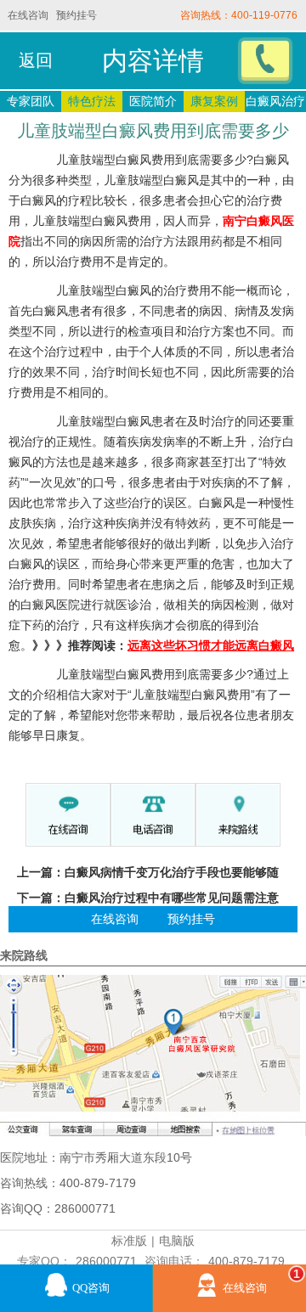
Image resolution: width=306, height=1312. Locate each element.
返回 (36, 60)
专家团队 (30, 101)
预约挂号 (76, 15)
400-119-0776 (264, 15)
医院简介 (153, 101)
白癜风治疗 (275, 101)
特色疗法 (92, 101)
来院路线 (24, 955)
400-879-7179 (246, 1261)
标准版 (129, 1240)
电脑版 (177, 1240)
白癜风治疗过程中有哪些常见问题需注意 (172, 897)
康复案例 (214, 101)
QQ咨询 (91, 1288)
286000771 (106, 1261)
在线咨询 (28, 15)
